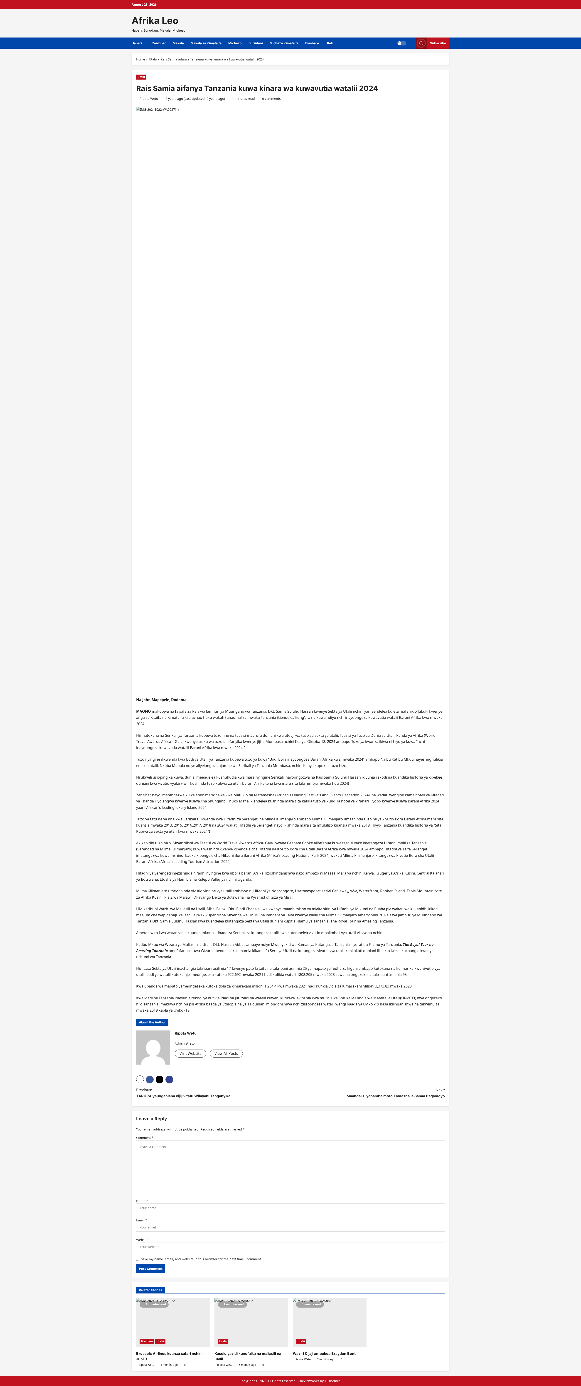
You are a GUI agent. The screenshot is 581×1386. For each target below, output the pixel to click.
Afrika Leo (155, 20)
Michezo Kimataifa (284, 43)
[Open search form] (411, 43)
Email (141, 1220)
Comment (145, 1137)
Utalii (330, 43)
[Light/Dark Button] (401, 43)
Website (142, 1240)
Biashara (312, 43)
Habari (137, 43)
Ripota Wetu (149, 98)
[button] (140, 1079)
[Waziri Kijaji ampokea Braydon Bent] (330, 1322)
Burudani (256, 43)
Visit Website (191, 1053)
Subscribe (438, 43)
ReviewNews (309, 1381)
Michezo (235, 43)
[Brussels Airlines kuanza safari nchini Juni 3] (173, 1322)
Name (142, 1200)
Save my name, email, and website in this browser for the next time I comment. (201, 1259)
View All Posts (226, 1053)
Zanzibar (159, 43)
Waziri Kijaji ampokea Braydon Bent (324, 1353)
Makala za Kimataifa (206, 43)
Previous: (183, 1093)
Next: (396, 1093)
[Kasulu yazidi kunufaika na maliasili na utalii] (251, 1322)
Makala (178, 43)
